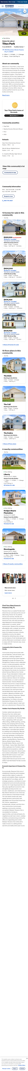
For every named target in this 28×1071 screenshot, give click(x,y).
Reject (15, 1068)
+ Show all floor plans (9, 444)
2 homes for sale (9, 558)
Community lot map (10, 172)
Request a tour (8, 196)
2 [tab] (15, 598)
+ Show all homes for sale (10, 345)
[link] (14, 22)
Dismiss (22, 1068)
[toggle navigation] (3, 6)
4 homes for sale (9, 524)
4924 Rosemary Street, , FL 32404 (14, 51)
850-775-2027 (8, 200)
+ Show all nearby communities (12, 564)
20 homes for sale (9, 485)
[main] (14, 540)
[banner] (14, 2)
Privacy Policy (21, 1065)
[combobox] (21, 6)
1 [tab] (13, 598)
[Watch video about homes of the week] (14, 104)
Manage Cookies (6, 1068)
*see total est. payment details (11, 240)
